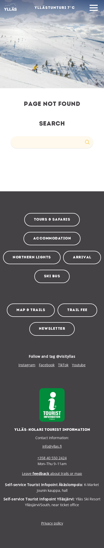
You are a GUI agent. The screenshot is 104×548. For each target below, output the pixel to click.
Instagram (26, 364)
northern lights (32, 257)
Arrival (82, 257)
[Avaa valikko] (94, 8)
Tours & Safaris (52, 220)
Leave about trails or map (52, 473)
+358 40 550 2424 (52, 457)
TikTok (63, 364)
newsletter (52, 329)
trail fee (77, 310)
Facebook (47, 364)
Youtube (79, 364)
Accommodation (52, 238)
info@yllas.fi (52, 446)
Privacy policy (52, 523)
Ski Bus (52, 276)
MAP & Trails (30, 310)
